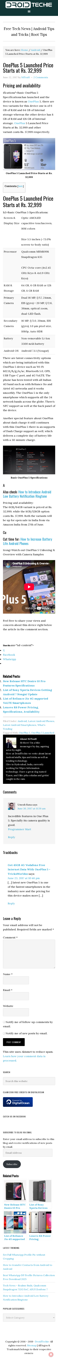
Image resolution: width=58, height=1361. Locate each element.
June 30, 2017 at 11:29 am (32, 808)
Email (7, 990)
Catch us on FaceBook (14, 1116)
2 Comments (40, 77)
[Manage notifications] (51, 1354)
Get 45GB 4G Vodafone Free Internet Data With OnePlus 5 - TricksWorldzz (29, 869)
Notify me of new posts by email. (26, 1033)
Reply (11, 837)
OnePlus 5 (24, 732)
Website (8, 1006)
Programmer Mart (19, 829)
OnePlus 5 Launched (42, 732)
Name (7, 974)
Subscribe (11, 1164)
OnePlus (34, 101)
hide (20, 186)
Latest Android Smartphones (19, 724)
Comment (10, 937)
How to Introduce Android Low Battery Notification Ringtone (27, 494)
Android (22, 721)
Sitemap (31, 1345)
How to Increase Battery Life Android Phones (27, 541)
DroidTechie (29, 5)
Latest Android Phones (41, 721)
